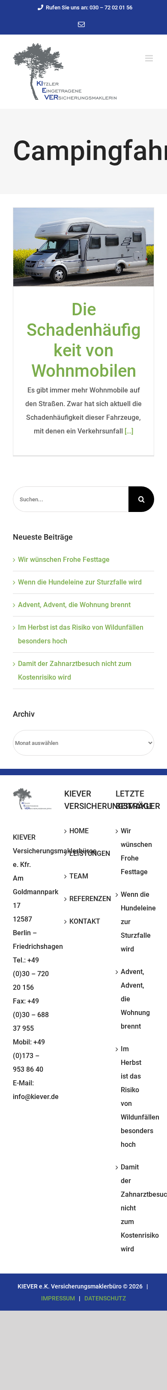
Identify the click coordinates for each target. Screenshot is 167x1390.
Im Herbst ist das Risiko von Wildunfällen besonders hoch (135, 1097)
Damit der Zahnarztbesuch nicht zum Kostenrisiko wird (135, 1208)
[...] (129, 431)
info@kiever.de (36, 1097)
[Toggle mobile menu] (149, 58)
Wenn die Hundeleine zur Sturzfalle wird (80, 582)
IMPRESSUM (58, 1298)
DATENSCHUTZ (105, 1298)
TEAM (78, 876)
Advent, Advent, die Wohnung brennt (74, 605)
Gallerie (83, 247)
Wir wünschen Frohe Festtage (64, 559)
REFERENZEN (83, 899)
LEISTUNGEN (83, 853)
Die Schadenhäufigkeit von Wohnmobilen (84, 340)
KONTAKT (83, 921)
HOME (79, 831)
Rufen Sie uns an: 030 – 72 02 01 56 (89, 7)
